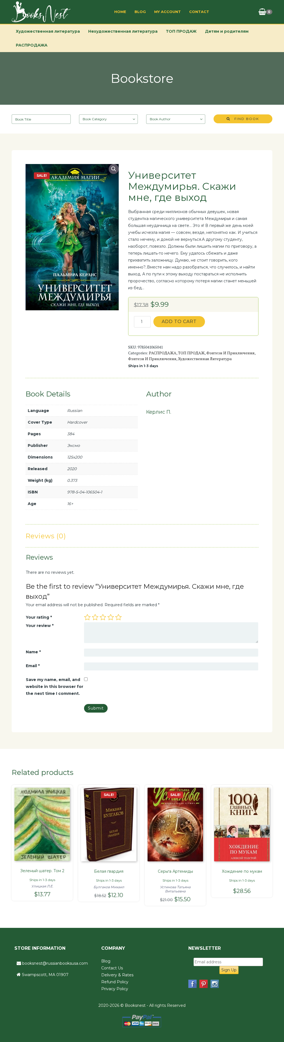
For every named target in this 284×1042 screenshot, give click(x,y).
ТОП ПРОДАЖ (181, 31)
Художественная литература (48, 31)
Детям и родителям (226, 31)
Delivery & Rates (117, 974)
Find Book (244, 119)
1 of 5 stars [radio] (87, 617)
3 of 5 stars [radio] (103, 617)
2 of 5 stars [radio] (95, 617)
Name (33, 651)
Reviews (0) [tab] (46, 536)
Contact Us (112, 968)
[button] (114, 169)
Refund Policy (114, 981)
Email (33, 665)
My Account (167, 11)
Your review (40, 625)
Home (120, 11)
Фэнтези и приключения (230, 352)
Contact (199, 11)
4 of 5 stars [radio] (110, 617)
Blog (140, 11)
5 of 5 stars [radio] (118, 617)
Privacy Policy (114, 988)
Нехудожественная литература (123, 31)
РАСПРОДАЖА (31, 45)
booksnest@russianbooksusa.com (55, 963)
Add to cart (179, 321)
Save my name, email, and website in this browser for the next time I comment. (54, 686)
